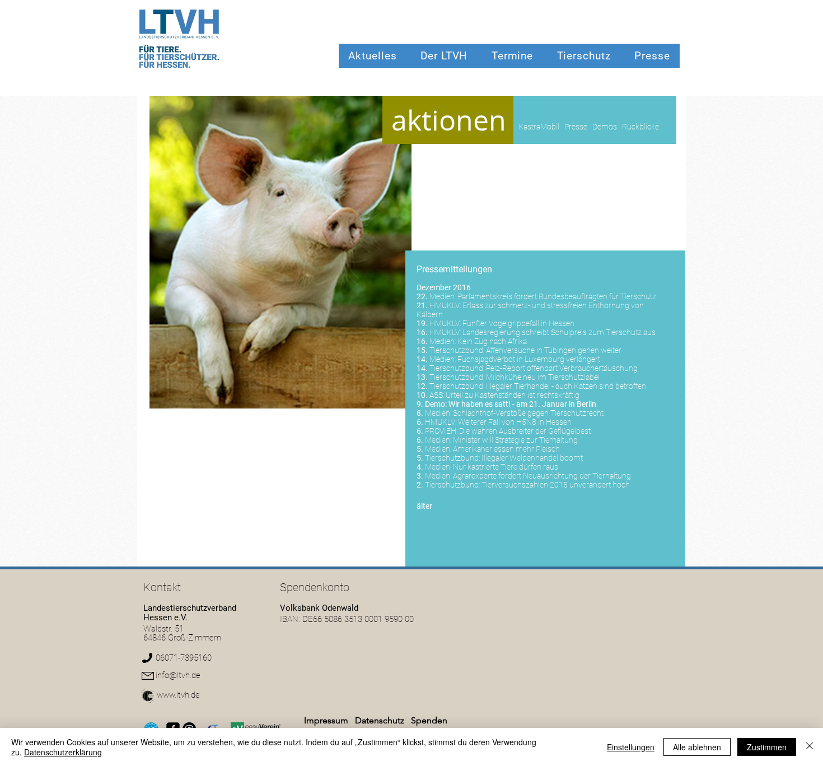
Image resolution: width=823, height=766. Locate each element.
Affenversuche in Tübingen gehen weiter (553, 350)
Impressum (326, 720)
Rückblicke (640, 126)
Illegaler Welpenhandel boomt (532, 457)
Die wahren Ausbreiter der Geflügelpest (525, 430)
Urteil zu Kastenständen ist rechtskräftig (512, 395)
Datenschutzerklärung (63, 752)
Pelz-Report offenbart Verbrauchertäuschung (562, 368)
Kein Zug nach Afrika (492, 341)
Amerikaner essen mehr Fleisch (506, 448)
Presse (575, 126)
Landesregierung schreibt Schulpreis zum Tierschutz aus (559, 332)
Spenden (429, 720)
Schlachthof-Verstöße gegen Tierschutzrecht (528, 412)
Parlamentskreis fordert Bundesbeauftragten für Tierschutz (556, 296)
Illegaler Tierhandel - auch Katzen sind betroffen (566, 386)
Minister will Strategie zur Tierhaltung (515, 439)
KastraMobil (538, 126)
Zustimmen (767, 747)
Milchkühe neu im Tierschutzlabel (543, 377)
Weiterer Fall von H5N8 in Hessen (515, 421)
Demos (604, 126)
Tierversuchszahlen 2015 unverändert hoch (555, 484)
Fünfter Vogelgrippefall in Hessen (518, 323)
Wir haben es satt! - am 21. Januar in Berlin (522, 404)
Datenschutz (380, 720)
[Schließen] (809, 747)
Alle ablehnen (697, 747)
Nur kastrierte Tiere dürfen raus (505, 466)
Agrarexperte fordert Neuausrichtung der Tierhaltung (542, 475)
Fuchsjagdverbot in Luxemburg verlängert (528, 359)
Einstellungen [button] (630, 747)
